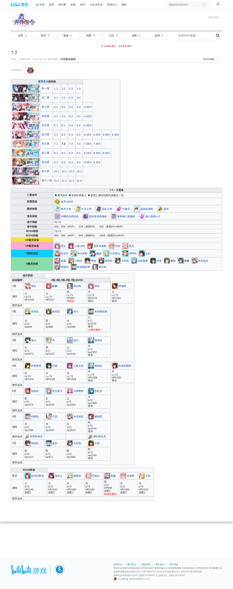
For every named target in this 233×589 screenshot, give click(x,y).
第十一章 (47, 180)
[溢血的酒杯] (137, 208)
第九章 (45, 162)
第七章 (45, 143)
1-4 (78, 88)
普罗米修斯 (100, 246)
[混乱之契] (98, 208)
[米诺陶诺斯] (73, 266)
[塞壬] (70, 311)
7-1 (56, 143)
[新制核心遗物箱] (113, 216)
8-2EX (87, 153)
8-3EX (96, 153)
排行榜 (62, 4)
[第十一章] (26, 180)
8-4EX (106, 153)
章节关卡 (43, 81)
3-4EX (87, 107)
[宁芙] (49, 416)
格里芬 (108, 260)
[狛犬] (70, 340)
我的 (124, 4)
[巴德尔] (88, 475)
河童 (159, 260)
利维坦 (35, 416)
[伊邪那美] (27, 365)
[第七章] (26, 143)
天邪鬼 (125, 260)
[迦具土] (51, 475)
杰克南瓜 (203, 260)
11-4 (79, 180)
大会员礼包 (96, 4)
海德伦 (64, 266)
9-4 (78, 162)
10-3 (71, 171)
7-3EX (87, 143)
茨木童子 (57, 391)
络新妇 (35, 391)
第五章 (45, 125)
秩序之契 (66, 208)
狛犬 (75, 340)
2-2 (63, 97)
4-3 (71, 116)
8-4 (78, 153)
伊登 (117, 246)
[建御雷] (91, 416)
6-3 (71, 134)
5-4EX (87, 125)
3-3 (71, 107)
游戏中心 (117, 564)
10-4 (79, 171)
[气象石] (119, 208)
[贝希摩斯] (70, 390)
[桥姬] (87, 260)
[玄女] (142, 253)
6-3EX (106, 134)
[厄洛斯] (123, 475)
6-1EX (87, 134)
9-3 (71, 162)
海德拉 (98, 340)
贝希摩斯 (78, 391)
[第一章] (26, 88)
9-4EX (96, 162)
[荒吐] (27, 285)
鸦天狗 (102, 266)
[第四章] (26, 115)
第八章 (45, 152)
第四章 (45, 116)
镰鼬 (98, 253)
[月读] (91, 443)
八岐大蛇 (80, 246)
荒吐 (33, 286)
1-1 (56, 88)
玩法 (112, 35)
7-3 (71, 143)
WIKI (82, 4)
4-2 (63, 116)
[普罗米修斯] (90, 245)
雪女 (63, 246)
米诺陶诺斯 (83, 266)
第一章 (45, 88)
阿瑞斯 (122, 286)
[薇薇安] (70, 475)
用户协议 (173, 564)
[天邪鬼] (118, 260)
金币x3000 (67, 201)
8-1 (56, 153)
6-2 (63, 134)
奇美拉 (35, 311)
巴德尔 (96, 475)
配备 (66, 35)
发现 (73, 4)
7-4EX (96, 143)
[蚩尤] (125, 245)
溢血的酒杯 (147, 208)
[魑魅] (167, 260)
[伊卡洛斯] (73, 253)
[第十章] (26, 171)
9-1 (56, 162)
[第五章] (26, 125)
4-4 (78, 116)
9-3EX (87, 162)
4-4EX (87, 116)
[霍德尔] (27, 443)
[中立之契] (78, 208)
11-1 (56, 180)
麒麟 (54, 286)
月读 (97, 443)
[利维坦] (27, 416)
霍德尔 (35, 443)
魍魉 (186, 260)
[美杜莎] (91, 390)
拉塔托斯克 (37, 475)
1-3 (71, 88)
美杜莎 (98, 391)
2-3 (71, 97)
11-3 (71, 180)
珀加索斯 (143, 260)
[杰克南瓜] (194, 260)
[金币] (57, 201)
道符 (166, 208)
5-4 (78, 125)
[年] (49, 340)
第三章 (45, 106)
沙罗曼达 (115, 253)
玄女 (147, 253)
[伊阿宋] (125, 253)
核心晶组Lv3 (152, 216)
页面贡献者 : (17, 70)
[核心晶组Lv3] (142, 216)
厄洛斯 (130, 475)
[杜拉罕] (57, 253)
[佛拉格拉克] (90, 436)
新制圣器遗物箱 (98, 216)
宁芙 (54, 416)
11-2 (64, 180)
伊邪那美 (36, 365)
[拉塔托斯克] (27, 475)
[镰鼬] (92, 253)
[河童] (153, 260)
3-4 (78, 107)
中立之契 (86, 208)
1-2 (63, 88)
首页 (51, 4)
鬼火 (33, 340)
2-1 (56, 97)
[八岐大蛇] (71, 245)
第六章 (45, 134)
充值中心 (112, 4)
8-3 (71, 153)
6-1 (56, 134)
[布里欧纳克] (27, 436)
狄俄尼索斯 (124, 365)
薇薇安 (77, 475)
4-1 (56, 116)
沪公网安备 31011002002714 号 (133, 579)
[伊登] (111, 245)
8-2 (63, 153)
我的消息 (213, 17)
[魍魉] (180, 260)
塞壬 (75, 311)
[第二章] (26, 97)
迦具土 (58, 475)
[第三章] (26, 106)
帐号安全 (131, 564)
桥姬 (93, 260)
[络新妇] (27, 390)
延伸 (158, 35)
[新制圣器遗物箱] (85, 216)
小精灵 (78, 260)
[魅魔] (57, 260)
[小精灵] (71, 260)
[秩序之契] (57, 208)
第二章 (45, 97)
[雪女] (57, 245)
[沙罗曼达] (106, 253)
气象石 (126, 208)
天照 (147, 475)
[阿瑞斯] (115, 285)
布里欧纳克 (36, 436)
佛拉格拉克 (99, 436)
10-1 (56, 171)
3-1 (56, 107)
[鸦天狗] (95, 266)
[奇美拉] (27, 311)
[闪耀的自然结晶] (57, 216)
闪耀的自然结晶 (70, 216)
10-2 (64, 171)
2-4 (78, 97)
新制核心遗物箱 (126, 216)
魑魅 (172, 260)
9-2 (63, 162)
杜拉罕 (64, 253)
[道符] (160, 208)
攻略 (135, 35)
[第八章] (26, 152)
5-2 (63, 125)
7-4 (78, 143)
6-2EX (96, 134)
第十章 (45, 171)
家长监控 (159, 564)
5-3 (71, 125)
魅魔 (63, 260)
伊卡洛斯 (82, 253)
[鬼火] (27, 340)
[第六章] (26, 134)
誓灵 (44, 35)
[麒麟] (49, 285)
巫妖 (54, 443)
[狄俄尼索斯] (115, 365)
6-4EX (115, 134)
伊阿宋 (133, 253)
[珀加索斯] (134, 260)
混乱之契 (107, 208)
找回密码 (145, 564)
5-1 (56, 125)
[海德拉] (91, 340)
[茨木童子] (49, 390)
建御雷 (98, 416)
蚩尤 (131, 246)
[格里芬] (101, 260)
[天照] (142, 475)
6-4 (78, 134)
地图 (89, 35)
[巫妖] (49, 443)
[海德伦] (57, 266)
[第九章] (26, 161)
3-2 (63, 107)
